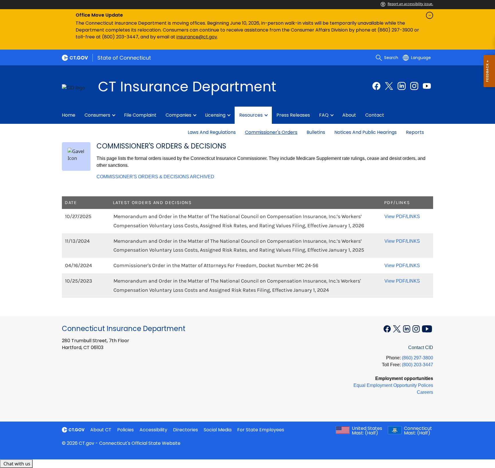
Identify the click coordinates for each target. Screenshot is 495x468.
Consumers (97, 115)
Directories (185, 429)
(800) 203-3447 (417, 364)
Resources (251, 115)
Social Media (217, 429)
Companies (178, 115)
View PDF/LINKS (402, 216)
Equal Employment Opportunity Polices (393, 385)
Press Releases (293, 115)
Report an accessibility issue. (410, 3)
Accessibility (153, 429)
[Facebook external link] (376, 86)
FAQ (324, 115)
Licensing (215, 115)
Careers (425, 392)
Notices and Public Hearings (365, 132)
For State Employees (260, 429)
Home (68, 115)
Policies (125, 429)
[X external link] (397, 328)
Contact (374, 115)
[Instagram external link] (414, 86)
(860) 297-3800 (417, 357)
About (349, 115)
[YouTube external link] (427, 86)
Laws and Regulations (212, 132)
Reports (415, 132)
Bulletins (316, 132)
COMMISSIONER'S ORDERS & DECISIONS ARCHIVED (155, 176)
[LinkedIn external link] (402, 86)
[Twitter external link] (389, 86)
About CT (100, 429)
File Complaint (140, 115)
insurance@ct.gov (196, 37)
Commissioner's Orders (271, 132)
